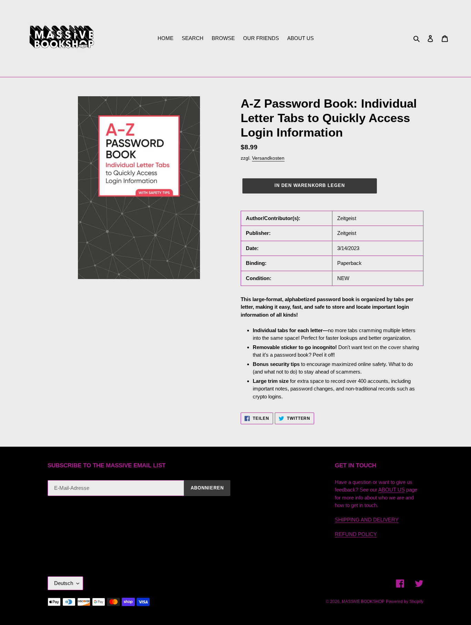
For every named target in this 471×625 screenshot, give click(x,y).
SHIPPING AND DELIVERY (367, 520)
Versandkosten (268, 158)
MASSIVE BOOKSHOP (363, 601)
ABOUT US (391, 490)
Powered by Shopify (404, 601)
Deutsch (63, 583)
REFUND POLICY (356, 534)
